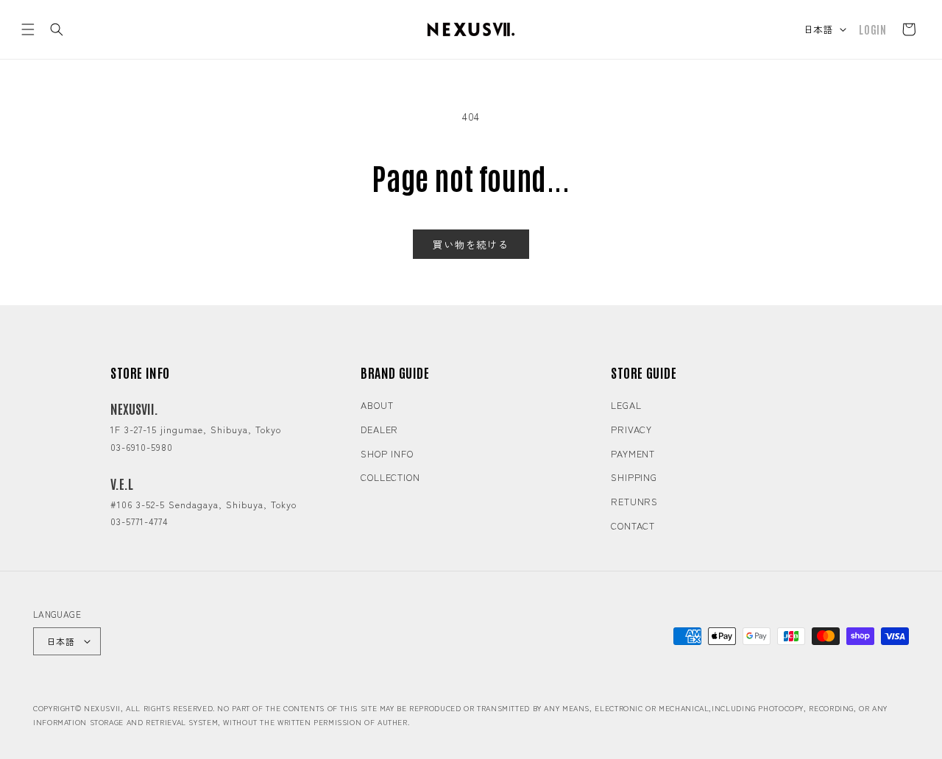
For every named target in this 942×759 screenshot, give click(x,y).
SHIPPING (634, 477)
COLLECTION (390, 477)
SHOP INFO (387, 453)
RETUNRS (634, 501)
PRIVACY (631, 429)
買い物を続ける (471, 244)
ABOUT (377, 405)
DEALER (379, 429)
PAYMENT (633, 453)
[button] (28, 29)
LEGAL (626, 405)
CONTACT (633, 525)
